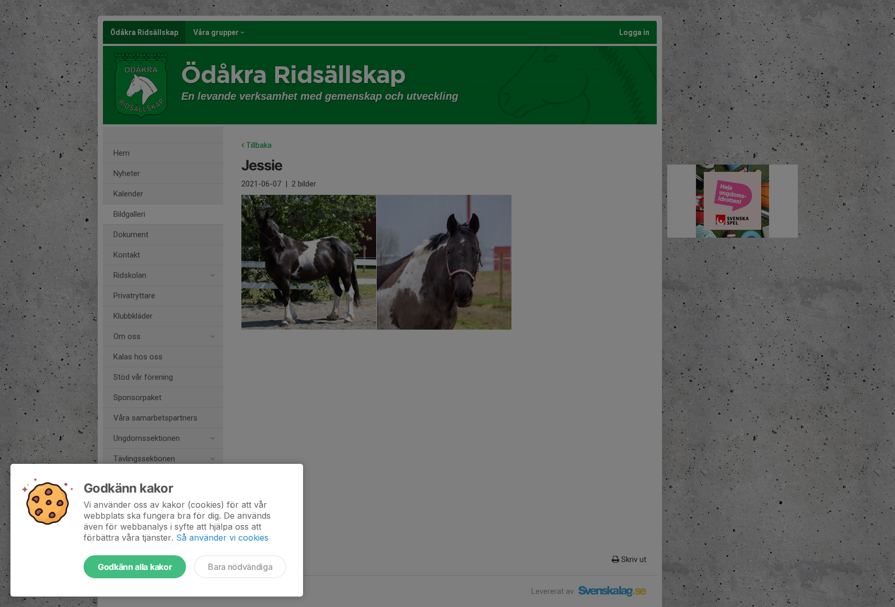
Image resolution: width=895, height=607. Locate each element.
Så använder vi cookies (222, 537)
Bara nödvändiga (240, 567)
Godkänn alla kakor (135, 567)
